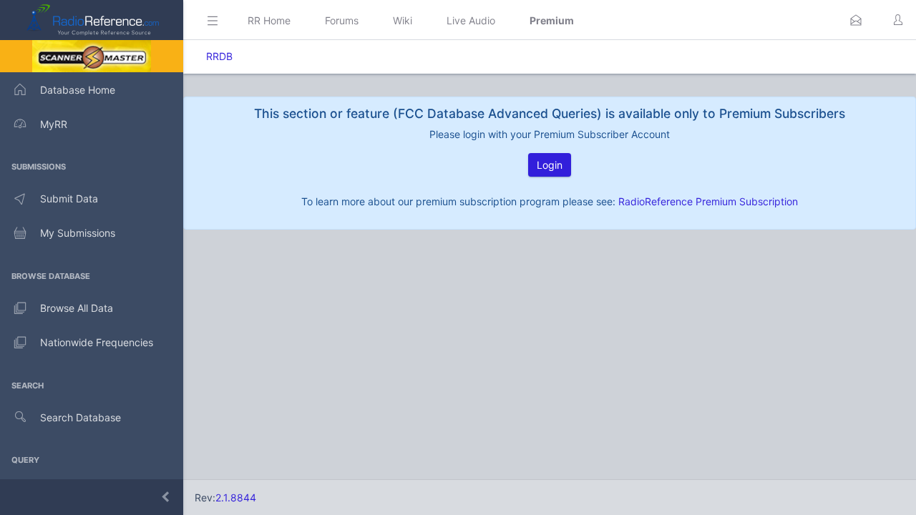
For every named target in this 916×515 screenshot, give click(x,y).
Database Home (77, 90)
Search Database (80, 417)
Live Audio (471, 20)
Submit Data (69, 198)
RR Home (269, 20)
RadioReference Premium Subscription (708, 201)
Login (549, 165)
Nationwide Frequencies (96, 342)
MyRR (53, 124)
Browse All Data (76, 308)
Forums (342, 20)
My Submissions (77, 233)
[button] (855, 20)
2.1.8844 (235, 497)
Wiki (402, 20)
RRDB (219, 56)
